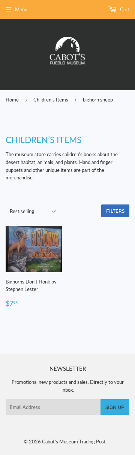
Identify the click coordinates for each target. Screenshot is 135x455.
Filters (115, 211)
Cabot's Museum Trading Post (74, 442)
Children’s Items (50, 100)
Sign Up (114, 407)
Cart (124, 9)
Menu (21, 9)
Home (12, 100)
